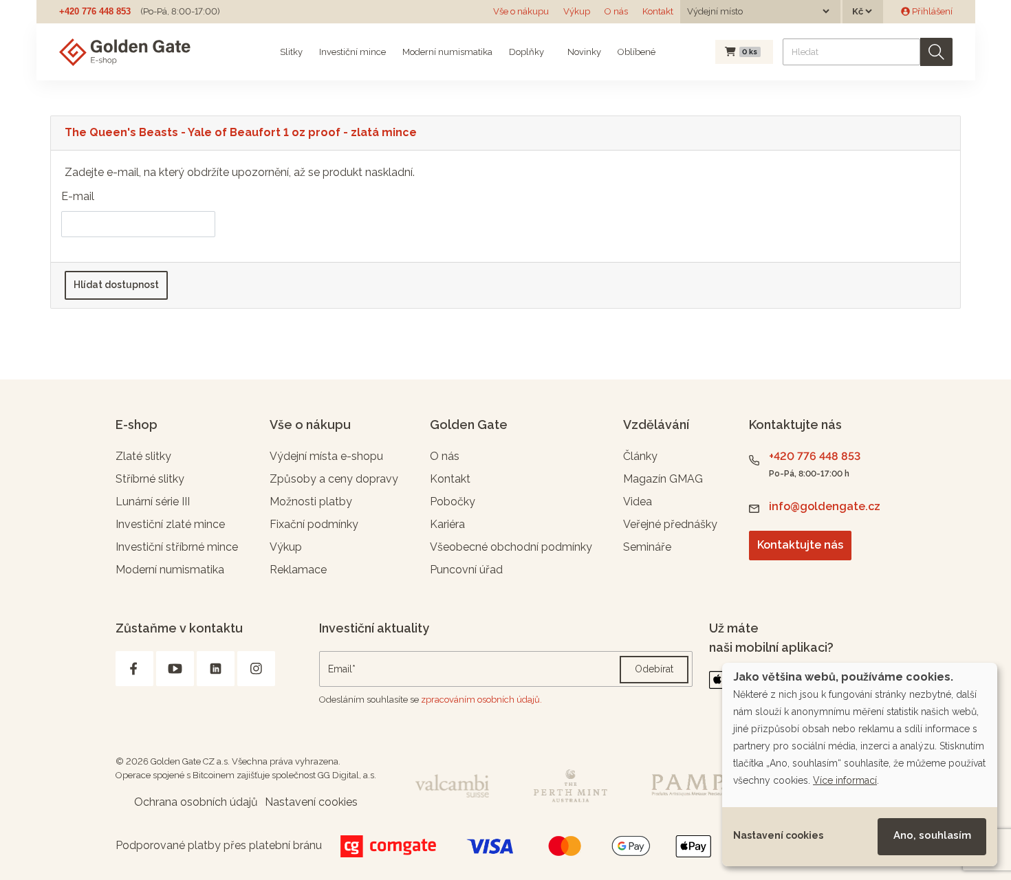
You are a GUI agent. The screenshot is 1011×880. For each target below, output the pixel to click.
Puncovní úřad (466, 569)
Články (640, 456)
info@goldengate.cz (824, 506)
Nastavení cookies (778, 835)
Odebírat (654, 668)
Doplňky (526, 52)
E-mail (77, 196)
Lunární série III (153, 501)
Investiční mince (352, 52)
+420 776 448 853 (95, 11)
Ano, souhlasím (932, 835)
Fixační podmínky (314, 524)
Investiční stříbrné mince (177, 546)
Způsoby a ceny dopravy (334, 478)
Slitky (291, 52)
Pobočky (452, 501)
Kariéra (447, 524)
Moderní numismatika (447, 52)
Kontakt (657, 11)
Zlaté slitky (143, 456)
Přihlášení (931, 11)
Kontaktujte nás (800, 544)
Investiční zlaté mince (170, 524)
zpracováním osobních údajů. (481, 699)
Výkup (576, 11)
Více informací (845, 780)
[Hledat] (936, 52)
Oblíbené (636, 52)
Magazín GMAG (663, 478)
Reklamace (298, 569)
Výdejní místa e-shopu (326, 456)
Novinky (583, 52)
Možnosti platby (311, 501)
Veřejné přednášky (670, 524)
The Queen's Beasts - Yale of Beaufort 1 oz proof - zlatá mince (241, 132)
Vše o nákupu (521, 11)
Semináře (647, 546)
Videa (637, 501)
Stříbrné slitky (150, 478)
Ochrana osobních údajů (196, 801)
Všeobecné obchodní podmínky (511, 546)
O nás (616, 11)
